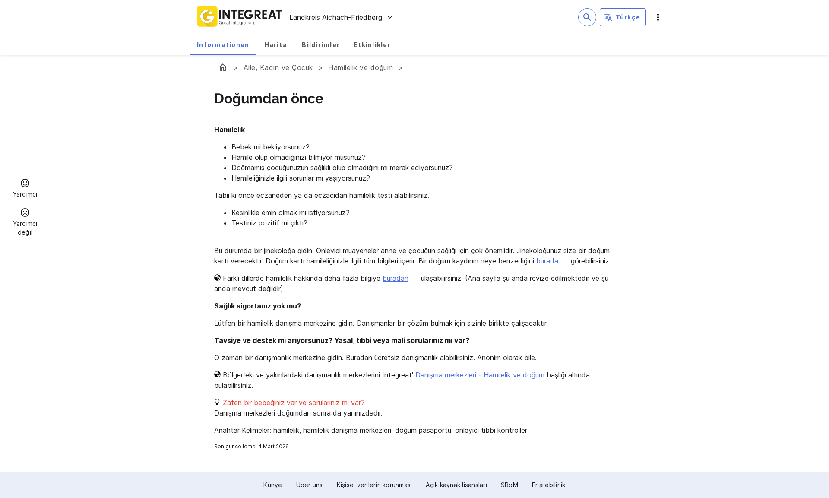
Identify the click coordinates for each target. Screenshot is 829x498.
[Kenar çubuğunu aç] (658, 17)
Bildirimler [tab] (321, 44)
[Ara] (587, 17)
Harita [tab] (276, 44)
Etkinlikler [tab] (372, 44)
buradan (395, 278)
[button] (25, 189)
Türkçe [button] (628, 17)
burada (547, 261)
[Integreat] (239, 17)
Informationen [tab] (223, 44)
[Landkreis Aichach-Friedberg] (222, 67)
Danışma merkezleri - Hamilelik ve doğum (479, 375)
